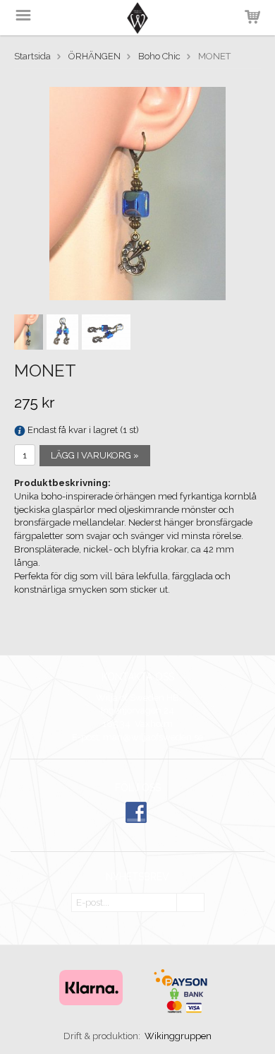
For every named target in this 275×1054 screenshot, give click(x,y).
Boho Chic (159, 56)
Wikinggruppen (178, 1036)
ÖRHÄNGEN (94, 56)
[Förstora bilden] (137, 192)
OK (190, 903)
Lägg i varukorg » (95, 455)
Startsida (32, 56)
